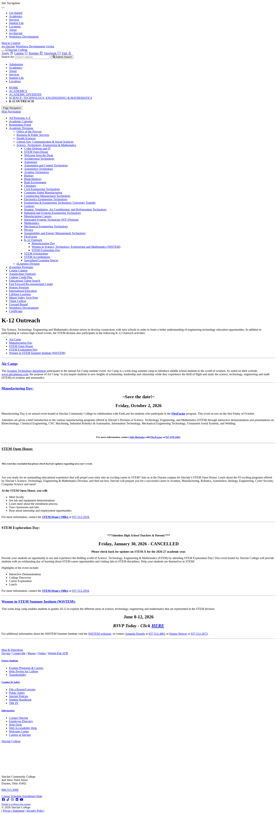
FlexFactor (30, 236)
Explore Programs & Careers (26, 668)
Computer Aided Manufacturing (43, 192)
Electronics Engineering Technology (45, 199)
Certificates (15, 311)
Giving (50, 46)
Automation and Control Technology (46, 165)
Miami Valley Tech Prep (23, 297)
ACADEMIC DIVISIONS (25, 94)
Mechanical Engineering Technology (46, 226)
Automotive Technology (38, 168)
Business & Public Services (33, 135)
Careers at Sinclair (20, 734)
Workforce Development (23, 36)
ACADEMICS (18, 91)
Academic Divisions (21, 128)
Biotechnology (33, 179)
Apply (6, 53)
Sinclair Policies (18, 696)
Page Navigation (12, 108)
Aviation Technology (36, 172)
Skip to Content (11, 43)
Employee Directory (21, 721)
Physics (28, 229)
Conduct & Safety (11, 682)
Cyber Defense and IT (37, 148)
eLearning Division (28, 263)
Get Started (15, 12)
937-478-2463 (172, 437)
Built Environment (35, 182)
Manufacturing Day (43, 243)
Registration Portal (20, 124)
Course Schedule (12, 796)
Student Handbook (20, 699)
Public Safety (17, 692)
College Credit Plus (20, 277)
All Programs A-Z (20, 118)
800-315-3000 (10, 789)
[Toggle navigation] (3, 50)
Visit (65, 53)
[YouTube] (21, 799)
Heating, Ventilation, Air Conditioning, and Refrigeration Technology (65, 209)
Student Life (16, 23)
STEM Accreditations (37, 257)
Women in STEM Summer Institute (30, 353)
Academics (15, 16)
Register (34, 53)
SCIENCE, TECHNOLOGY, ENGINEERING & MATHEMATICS (50, 97)
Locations (15, 26)
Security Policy (35, 810)
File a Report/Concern (22, 689)
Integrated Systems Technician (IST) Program (51, 219)
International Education (23, 290)
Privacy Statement (13, 810)
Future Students (10, 660)
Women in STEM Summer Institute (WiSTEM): (39, 601)
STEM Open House (36, 151)
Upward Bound (18, 304)
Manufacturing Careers (37, 216)
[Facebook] (3, 799)
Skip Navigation (11, 111)
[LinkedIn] (17, 799)
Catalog (19, 53)
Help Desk (15, 724)
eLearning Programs (21, 267)
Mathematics (31, 223)
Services (14, 19)
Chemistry (30, 185)
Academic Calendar (21, 121)
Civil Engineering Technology (42, 189)
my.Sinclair (15, 33)
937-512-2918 (80, 517)
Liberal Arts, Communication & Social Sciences (45, 141)
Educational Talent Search (24, 280)
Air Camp (15, 339)
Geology (29, 206)
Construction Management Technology (47, 196)
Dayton (6, 653)
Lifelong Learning (20, 294)
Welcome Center (19, 731)
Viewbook (50, 53)
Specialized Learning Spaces (41, 260)
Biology (29, 175)
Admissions (16, 64)
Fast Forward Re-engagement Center (31, 284)
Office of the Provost (29, 131)
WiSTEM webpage (99, 633)
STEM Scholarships (36, 253)
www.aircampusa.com (15, 374)
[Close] (3, 7)
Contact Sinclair (18, 717)
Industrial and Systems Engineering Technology (52, 212)
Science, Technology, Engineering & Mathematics (46, 145)
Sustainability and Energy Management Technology (55, 233)
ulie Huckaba (138, 437)
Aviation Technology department (26, 370)
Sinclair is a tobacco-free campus (16, 804)
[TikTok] (8, 799)
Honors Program (19, 287)
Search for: (8, 56)
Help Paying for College (23, 671)
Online (42, 653)
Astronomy (30, 162)
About (13, 29)
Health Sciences (26, 138)
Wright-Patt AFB (58, 653)
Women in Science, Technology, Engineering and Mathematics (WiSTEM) (76, 246)
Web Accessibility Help (23, 728)
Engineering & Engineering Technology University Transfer (60, 202)
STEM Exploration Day (46, 250)
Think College (17, 301)
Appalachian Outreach (22, 273)
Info (8, 710)
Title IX (13, 703)
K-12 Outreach (33, 240)
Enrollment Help (32, 796)
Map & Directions (12, 650)
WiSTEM (58, 353)
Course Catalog (18, 270)
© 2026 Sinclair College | (23, 809)
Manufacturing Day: (18, 388)
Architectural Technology (39, 158)
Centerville (18, 653)
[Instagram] (12, 799)
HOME (13, 87)
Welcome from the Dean (38, 155)
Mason (32, 653)
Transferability (17, 674)
